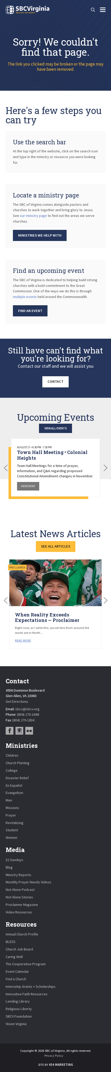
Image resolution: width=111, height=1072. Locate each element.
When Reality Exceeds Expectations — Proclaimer (47, 617)
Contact (55, 381)
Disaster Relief (17, 778)
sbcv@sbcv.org (27, 709)
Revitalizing (14, 822)
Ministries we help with (39, 235)
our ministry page (33, 215)
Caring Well (14, 956)
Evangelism (14, 792)
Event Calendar (17, 971)
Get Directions (17, 701)
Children (12, 755)
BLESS (10, 941)
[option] (55, 467)
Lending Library (18, 1001)
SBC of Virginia (27, 10)
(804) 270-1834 (23, 720)
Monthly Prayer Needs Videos (28, 882)
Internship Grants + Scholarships (31, 986)
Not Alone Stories (19, 897)
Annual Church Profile (22, 934)
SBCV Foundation (19, 1016)
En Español (14, 785)
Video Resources (19, 912)
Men (9, 800)
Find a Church (16, 979)
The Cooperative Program (26, 964)
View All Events (55, 428)
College (12, 770)
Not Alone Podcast (20, 889)
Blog (9, 867)
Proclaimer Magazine (22, 904)
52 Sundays (14, 859)
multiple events (25, 296)
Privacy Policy (53, 1055)
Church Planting (17, 763)
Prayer (11, 815)
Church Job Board (19, 949)
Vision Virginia (16, 1023)
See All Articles (55, 546)
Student (12, 830)
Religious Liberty (19, 1008)
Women (11, 837)
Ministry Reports (18, 874)
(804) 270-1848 (28, 714)
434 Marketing (61, 1065)
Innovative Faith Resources (26, 994)
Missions (12, 807)
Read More (23, 640)
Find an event (30, 310)
